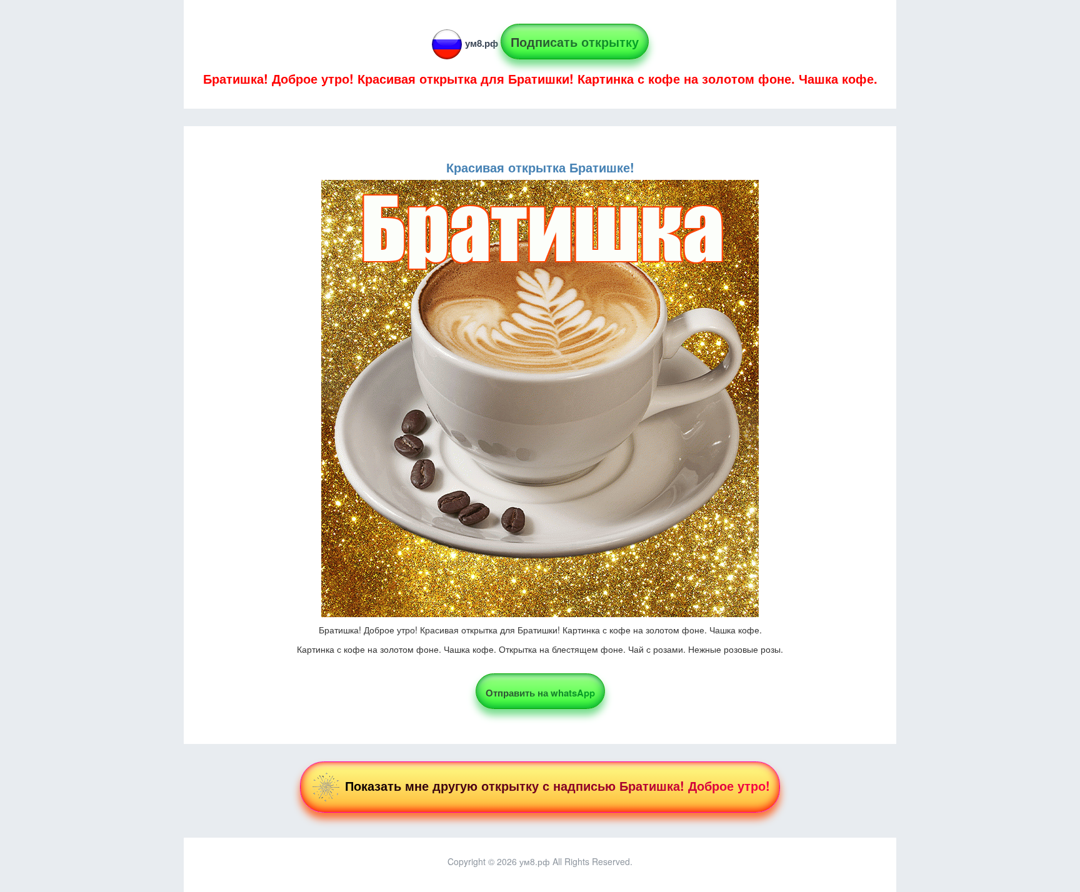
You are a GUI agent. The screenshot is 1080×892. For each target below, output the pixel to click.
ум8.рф (481, 43)
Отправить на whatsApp (540, 693)
